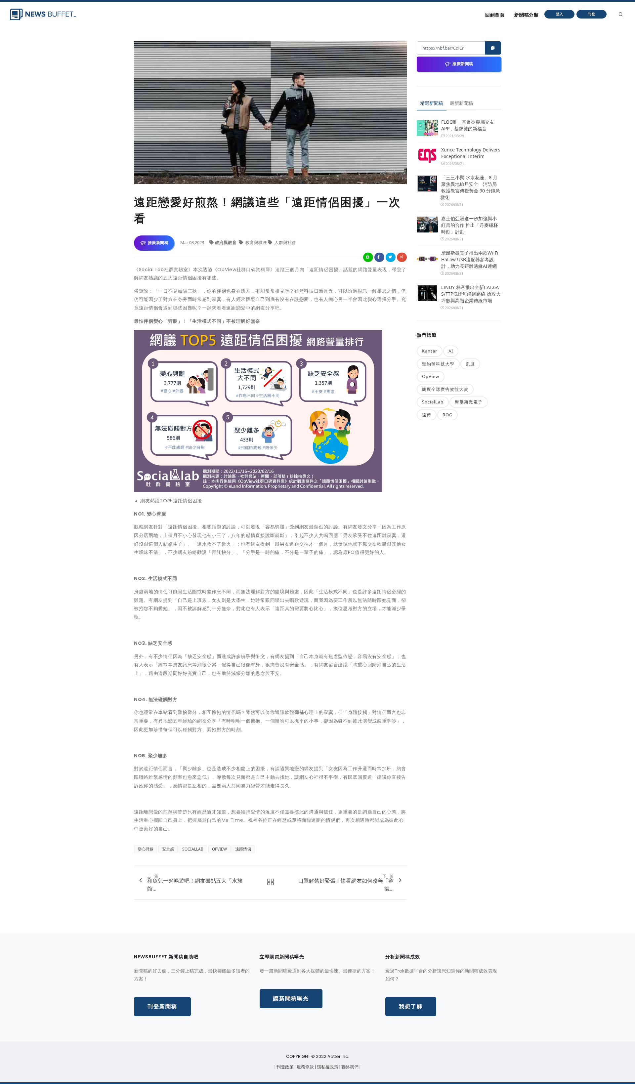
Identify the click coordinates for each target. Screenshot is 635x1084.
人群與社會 (285, 242)
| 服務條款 (305, 1067)
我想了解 (411, 1006)
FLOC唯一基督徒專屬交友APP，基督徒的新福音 (467, 125)
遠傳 (426, 415)
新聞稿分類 (526, 15)
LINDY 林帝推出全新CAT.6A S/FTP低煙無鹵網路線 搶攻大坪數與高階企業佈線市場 (471, 294)
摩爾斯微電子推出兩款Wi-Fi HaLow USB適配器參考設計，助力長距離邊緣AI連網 (469, 259)
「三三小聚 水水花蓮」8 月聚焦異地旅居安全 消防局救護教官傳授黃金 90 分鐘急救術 (470, 187)
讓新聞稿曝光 (291, 998)
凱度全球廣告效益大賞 (445, 389)
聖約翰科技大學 (438, 364)
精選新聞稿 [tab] (431, 103)
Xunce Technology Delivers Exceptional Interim (470, 152)
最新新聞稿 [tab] (461, 103)
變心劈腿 (145, 849)
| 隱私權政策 (327, 1067)
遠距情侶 (243, 849)
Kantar (429, 351)
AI (450, 351)
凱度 (470, 364)
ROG (447, 415)
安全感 (168, 849)
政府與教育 (226, 242)
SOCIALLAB (192, 849)
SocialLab (433, 402)
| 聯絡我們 (349, 1067)
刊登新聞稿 (162, 1006)
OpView (430, 376)
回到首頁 (494, 15)
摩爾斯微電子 (469, 402)
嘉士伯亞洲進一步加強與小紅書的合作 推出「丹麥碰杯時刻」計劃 (469, 225)
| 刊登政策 (285, 1067)
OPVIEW (219, 849)
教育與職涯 (256, 242)
